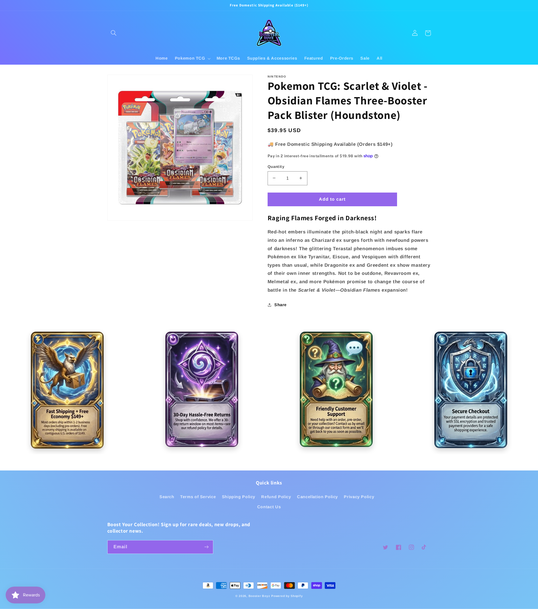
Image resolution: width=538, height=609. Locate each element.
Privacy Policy (359, 497)
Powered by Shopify (287, 596)
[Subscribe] (206, 547)
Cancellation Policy (317, 497)
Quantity (276, 166)
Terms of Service (198, 497)
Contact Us (269, 507)
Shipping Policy (238, 497)
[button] (113, 33)
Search (166, 497)
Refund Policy (276, 497)
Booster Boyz (259, 596)
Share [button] (280, 305)
